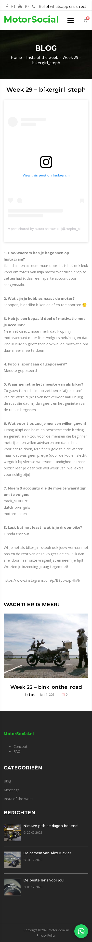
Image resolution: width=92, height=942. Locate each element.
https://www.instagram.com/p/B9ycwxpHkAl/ (42, 580)
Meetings (12, 789)
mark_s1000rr (15, 500)
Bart (32, 694)
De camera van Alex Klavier (47, 853)
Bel (42, 6)
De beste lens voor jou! (43, 880)
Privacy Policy (46, 935)
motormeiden (15, 513)
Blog (7, 781)
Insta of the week (42, 57)
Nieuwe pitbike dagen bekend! (50, 826)
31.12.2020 (34, 860)
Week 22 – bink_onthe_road (46, 687)
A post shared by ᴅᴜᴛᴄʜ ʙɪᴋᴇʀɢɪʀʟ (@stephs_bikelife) (49, 229)
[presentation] (8, 656)
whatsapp (59, 6)
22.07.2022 (34, 832)
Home (16, 57)
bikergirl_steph (38, 547)
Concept (20, 746)
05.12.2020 (34, 887)
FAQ (17, 751)
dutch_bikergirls (17, 507)
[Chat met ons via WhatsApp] (81, 931)
